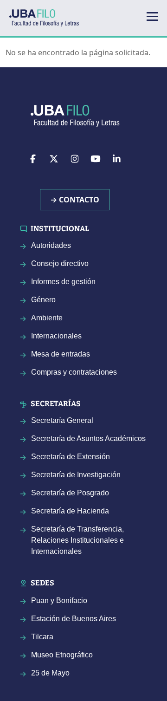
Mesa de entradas (60, 354)
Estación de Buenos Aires (73, 619)
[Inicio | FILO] (47, 17)
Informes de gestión (63, 282)
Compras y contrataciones (74, 372)
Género (43, 300)
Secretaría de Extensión (70, 457)
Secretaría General (62, 420)
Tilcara (42, 637)
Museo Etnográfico (62, 655)
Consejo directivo (60, 263)
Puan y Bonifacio (59, 600)
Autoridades (51, 245)
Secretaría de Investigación (76, 475)
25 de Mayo (50, 673)
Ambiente (47, 318)
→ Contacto (74, 200)
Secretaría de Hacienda (70, 511)
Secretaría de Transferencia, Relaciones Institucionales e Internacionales (77, 540)
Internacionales (56, 336)
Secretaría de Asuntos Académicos (88, 438)
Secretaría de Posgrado (70, 493)
